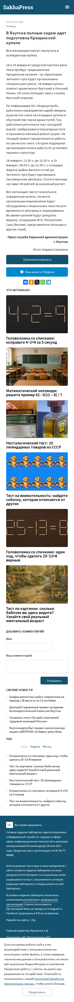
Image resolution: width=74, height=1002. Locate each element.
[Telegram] (48, 282)
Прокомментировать (37, 259)
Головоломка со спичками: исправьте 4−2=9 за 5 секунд (31, 340)
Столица (11, 26)
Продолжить (37, 992)
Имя (9, 639)
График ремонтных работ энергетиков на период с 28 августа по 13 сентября (36, 698)
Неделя (35, 746)
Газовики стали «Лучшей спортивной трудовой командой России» (34, 719)
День (24, 746)
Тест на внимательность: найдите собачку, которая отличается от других (37, 499)
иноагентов (30, 899)
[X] (37, 282)
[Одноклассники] (31, 282)
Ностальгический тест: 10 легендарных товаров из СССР (33, 445)
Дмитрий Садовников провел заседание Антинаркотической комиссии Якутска (36, 709)
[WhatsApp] (42, 282)
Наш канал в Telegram (39, 272)
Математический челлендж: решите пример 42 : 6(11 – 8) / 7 (34, 392)
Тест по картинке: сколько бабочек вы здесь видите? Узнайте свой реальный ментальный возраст (30, 614)
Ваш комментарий (19, 655)
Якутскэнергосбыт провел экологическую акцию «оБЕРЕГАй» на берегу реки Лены (37, 729)
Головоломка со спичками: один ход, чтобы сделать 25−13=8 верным (35, 555)
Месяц (47, 746)
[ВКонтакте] (25, 282)
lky (33, 920)
